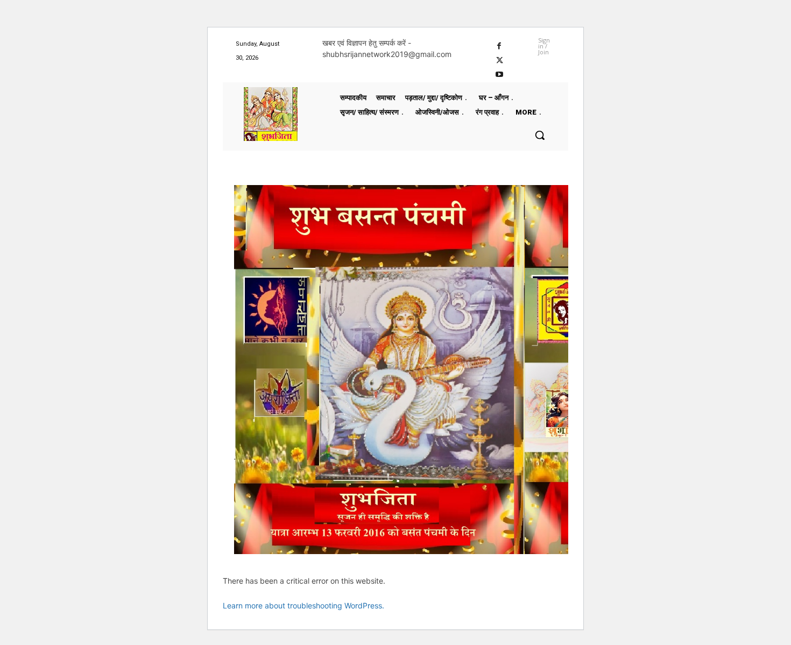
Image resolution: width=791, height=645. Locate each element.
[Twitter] (499, 58)
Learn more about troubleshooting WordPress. (303, 605)
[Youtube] (499, 73)
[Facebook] (499, 44)
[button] (539, 135)
